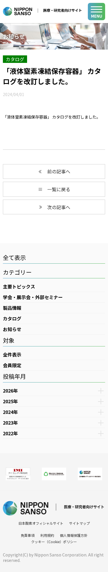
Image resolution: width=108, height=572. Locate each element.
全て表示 (14, 257)
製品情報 (12, 307)
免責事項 (28, 535)
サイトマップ (79, 523)
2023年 (10, 422)
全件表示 (12, 354)
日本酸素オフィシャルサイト (40, 523)
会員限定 (12, 365)
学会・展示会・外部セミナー (33, 297)
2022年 (10, 433)
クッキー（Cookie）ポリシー (54, 541)
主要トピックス (19, 286)
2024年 (10, 411)
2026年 (10, 390)
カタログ (15, 59)
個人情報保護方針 (74, 535)
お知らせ (12, 329)
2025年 (10, 401)
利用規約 (47, 535)
